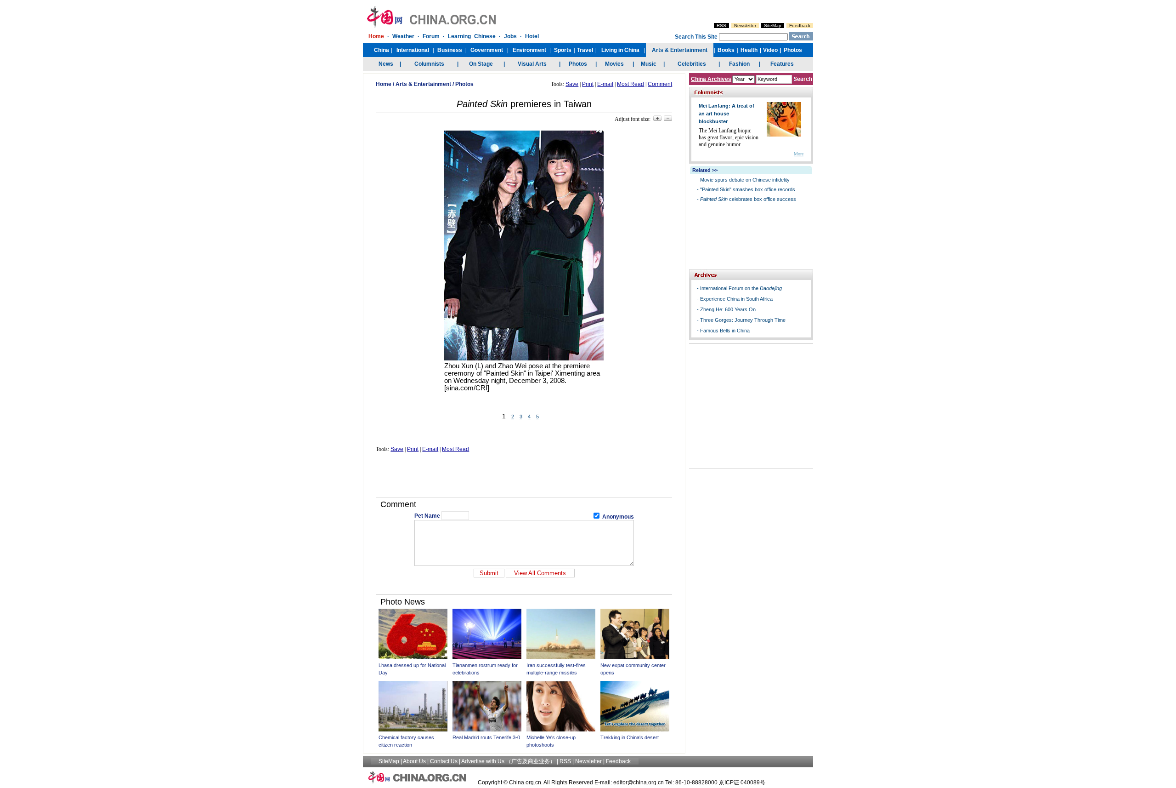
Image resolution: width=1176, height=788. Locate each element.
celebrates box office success (748, 199)
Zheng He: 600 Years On (728, 309)
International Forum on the (741, 288)
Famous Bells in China (725, 330)
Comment (660, 84)
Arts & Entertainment (423, 84)
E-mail (605, 84)
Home (383, 84)
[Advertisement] (524, 478)
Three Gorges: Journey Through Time (743, 320)
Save (571, 84)
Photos (464, 84)
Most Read (630, 84)
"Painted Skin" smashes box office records (747, 189)
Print (588, 84)
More (798, 153)
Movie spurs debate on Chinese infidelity (745, 180)
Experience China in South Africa (736, 299)
